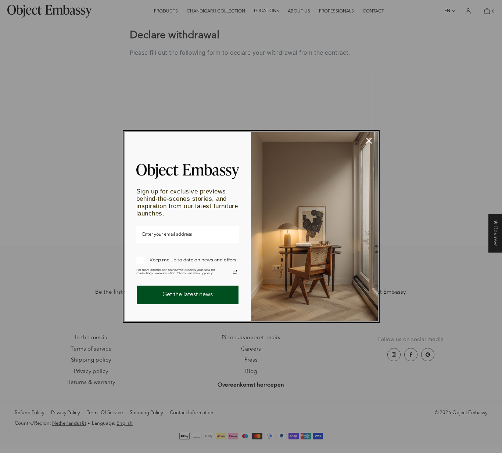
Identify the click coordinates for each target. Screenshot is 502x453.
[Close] (369, 140)
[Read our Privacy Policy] (234, 271)
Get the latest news (187, 295)
